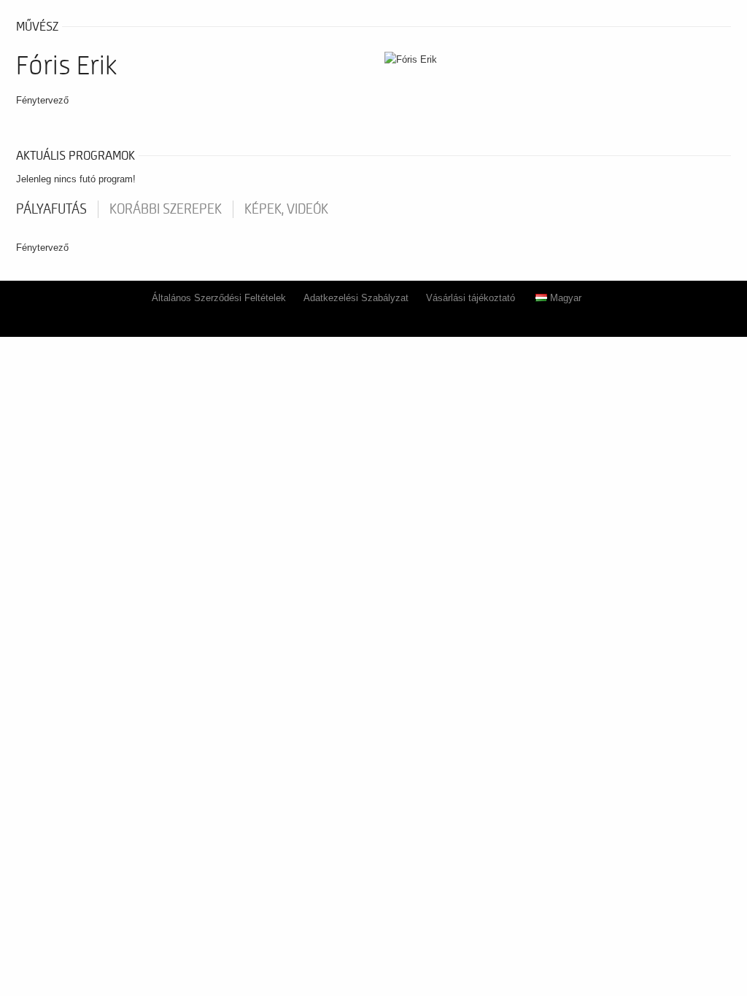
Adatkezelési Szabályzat (356, 297)
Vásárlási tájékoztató (470, 297)
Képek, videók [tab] (286, 209)
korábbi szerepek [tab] (165, 209)
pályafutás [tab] (51, 209)
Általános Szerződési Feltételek (219, 297)
